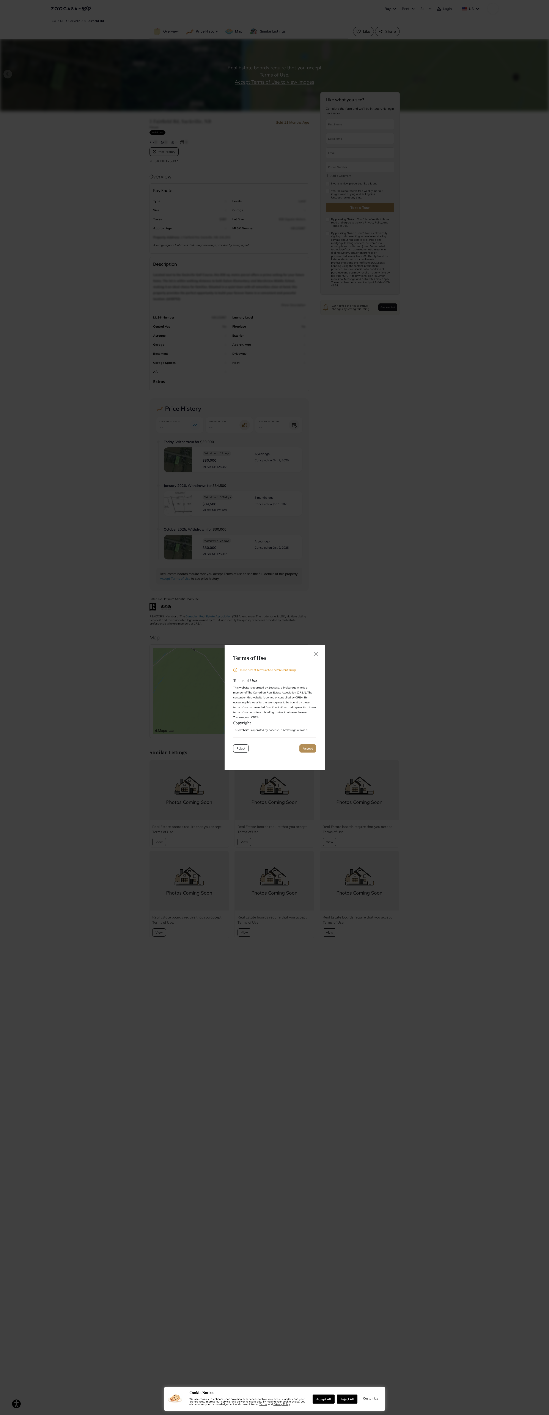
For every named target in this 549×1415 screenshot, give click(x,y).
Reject (240, 748)
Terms (263, 1404)
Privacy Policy (282, 1404)
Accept (308, 748)
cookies (204, 1399)
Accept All (323, 1399)
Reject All (347, 1399)
